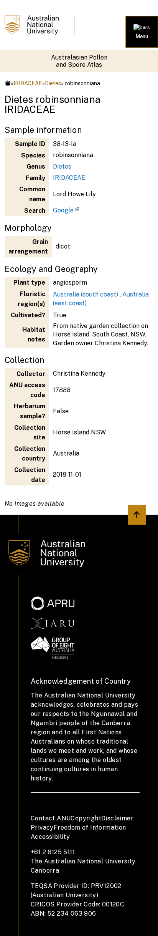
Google (63, 210)
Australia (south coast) (85, 294)
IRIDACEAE (27, 83)
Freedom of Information (90, 827)
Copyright (86, 818)
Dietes (53, 83)
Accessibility (50, 836)
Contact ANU (51, 818)
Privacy (42, 827)
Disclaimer (117, 818)
